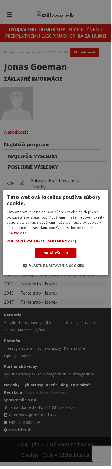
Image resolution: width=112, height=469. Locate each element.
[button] (55, 241)
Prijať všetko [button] (55, 253)
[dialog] (55, 232)
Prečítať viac (16, 233)
